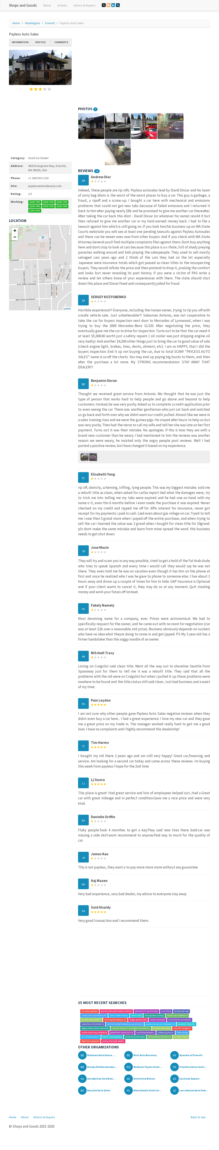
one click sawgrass (182, 1028)
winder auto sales (161, 1028)
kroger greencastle (138, 1019)
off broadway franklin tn (159, 1036)
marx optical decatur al (115, 1019)
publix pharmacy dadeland (94, 1032)
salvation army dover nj (93, 1024)
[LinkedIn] (113, 5)
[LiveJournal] (118, 5)
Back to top (198, 1117)
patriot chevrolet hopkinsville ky (116, 1011)
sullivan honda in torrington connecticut (131, 1028)
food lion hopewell (90, 1041)
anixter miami (181, 1036)
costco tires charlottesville (94, 1015)
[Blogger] (108, 5)
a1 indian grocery (90, 1011)
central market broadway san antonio (124, 1024)
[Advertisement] (40, 123)
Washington (32, 23)
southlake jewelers (145, 1032)
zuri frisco (166, 1011)
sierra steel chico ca (119, 1015)
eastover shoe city (186, 1024)
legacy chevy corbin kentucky (95, 1028)
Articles (62, 5)
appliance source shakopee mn (160, 1024)
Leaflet (67, 308)
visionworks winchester (179, 1019)
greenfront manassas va (121, 1032)
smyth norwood (157, 1019)
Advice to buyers (84, 5)
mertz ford (136, 1015)
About (47, 5)
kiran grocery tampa (154, 1015)
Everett (50, 23)
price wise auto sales (135, 1036)
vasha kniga (182, 1032)
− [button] (14, 237)
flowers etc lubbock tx (177, 1015)
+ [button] (14, 230)
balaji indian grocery (112, 1036)
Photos (40, 42)
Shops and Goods (23, 5)
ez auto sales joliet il (91, 1019)
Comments (61, 42)
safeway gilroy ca (165, 1032)
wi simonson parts (90, 1036)
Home (16, 23)
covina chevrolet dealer (113, 1041)
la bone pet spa (181, 1011)
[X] (104, 5)
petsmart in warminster (146, 1011)
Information (20, 42)
